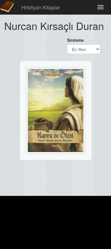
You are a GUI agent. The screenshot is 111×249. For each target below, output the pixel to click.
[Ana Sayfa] (7, 7)
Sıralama (75, 40)
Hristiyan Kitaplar (40, 7)
